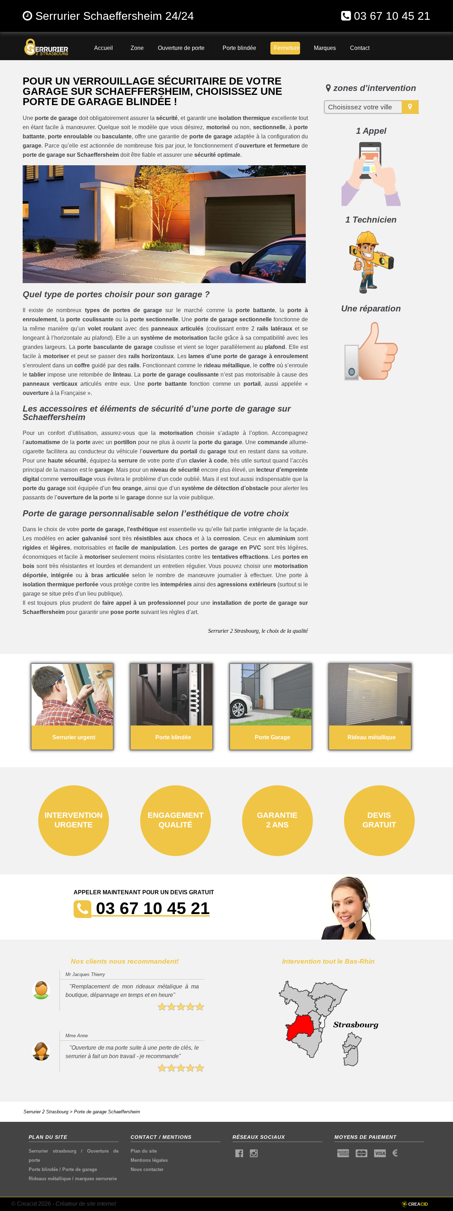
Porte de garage (79, 1169)
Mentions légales (149, 1160)
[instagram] (253, 1155)
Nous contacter (147, 1169)
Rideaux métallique (50, 1178)
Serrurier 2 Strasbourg (45, 1111)
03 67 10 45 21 (392, 16)
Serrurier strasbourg (52, 1151)
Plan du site (144, 1151)
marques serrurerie (96, 1178)
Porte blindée (43, 1169)
